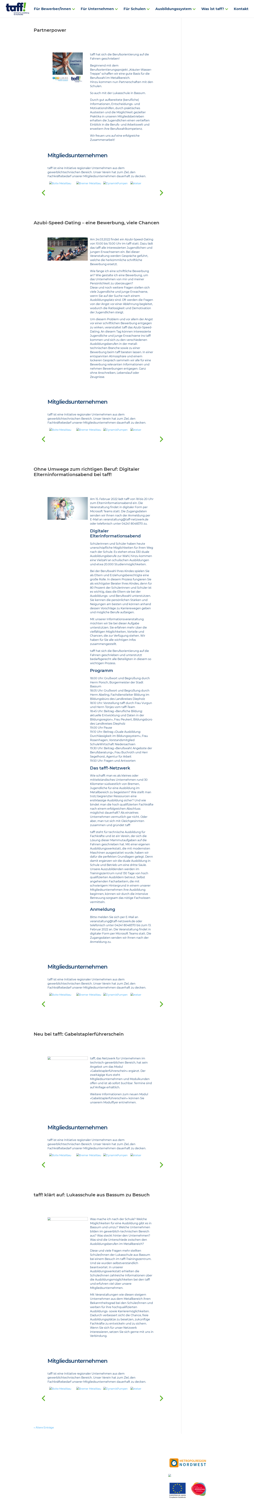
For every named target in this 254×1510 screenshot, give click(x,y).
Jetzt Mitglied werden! (141, 1453)
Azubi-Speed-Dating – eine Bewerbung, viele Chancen (96, 222)
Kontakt (241, 9)
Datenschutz (135, 1469)
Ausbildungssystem (173, 9)
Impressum (134, 1465)
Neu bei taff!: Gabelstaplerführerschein (79, 1034)
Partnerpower (50, 30)
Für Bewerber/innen (52, 9)
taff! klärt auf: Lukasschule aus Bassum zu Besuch (92, 1195)
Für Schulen (135, 9)
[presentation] (43, 193)
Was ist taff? (212, 9)
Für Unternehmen (97, 9)
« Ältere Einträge (44, 1427)
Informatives (134, 1458)
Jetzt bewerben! (137, 1449)
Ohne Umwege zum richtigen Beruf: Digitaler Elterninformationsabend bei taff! (86, 471)
